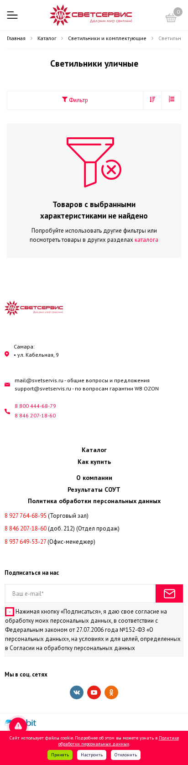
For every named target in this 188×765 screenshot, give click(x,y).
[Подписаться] (169, 593)
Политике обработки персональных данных (118, 740)
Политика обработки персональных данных (94, 501)
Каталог (94, 450)
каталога (146, 240)
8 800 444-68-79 (35, 405)
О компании (94, 478)
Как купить (94, 462)
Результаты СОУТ (94, 489)
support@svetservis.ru (43, 388)
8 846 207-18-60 (35, 415)
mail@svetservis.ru (39, 380)
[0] (171, 19)
